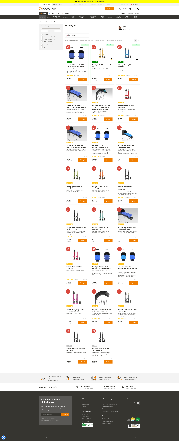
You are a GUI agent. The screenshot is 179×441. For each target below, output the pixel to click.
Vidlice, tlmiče (73, 17)
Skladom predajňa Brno (49, 41)
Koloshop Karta (101, 4)
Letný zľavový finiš (48, 44)
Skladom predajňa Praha (49, 39)
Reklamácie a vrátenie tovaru (110, 411)
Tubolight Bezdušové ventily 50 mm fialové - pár (75, 310)
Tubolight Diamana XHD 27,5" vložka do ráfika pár (127, 228)
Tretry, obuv (102, 17)
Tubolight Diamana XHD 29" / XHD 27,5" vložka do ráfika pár (76, 106)
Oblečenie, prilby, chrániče (93, 17)
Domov (40, 21)
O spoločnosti (85, 404)
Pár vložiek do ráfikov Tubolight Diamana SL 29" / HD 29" (127, 268)
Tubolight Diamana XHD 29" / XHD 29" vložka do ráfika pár (76, 65)
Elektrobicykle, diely (56, 17)
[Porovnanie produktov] (130, 9)
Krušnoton (85, 414)
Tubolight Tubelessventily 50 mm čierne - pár (76, 228)
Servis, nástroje (127, 17)
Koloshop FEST (86, 416)
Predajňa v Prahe (106, 419)
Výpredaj (123, 13)
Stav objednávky (83, 4)
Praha (127, 388)
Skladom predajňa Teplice (50, 37)
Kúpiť (83, 79)
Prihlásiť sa (65, 414)
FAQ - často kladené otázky (109, 404)
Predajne (75, 4)
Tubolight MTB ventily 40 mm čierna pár (76, 349)
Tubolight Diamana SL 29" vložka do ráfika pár (126, 146)
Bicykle (49, 17)
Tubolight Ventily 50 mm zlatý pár (102, 65)
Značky (137, 13)
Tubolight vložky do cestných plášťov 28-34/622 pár (101, 310)
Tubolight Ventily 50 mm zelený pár (74, 187)
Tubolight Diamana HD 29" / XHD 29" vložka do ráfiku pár (101, 267)
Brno (131, 388)
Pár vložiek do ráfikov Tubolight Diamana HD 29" (100, 146)
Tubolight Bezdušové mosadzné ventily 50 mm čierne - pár (126, 187)
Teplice (134, 388)
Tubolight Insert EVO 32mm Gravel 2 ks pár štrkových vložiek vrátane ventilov (101, 107)
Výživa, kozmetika (118, 17)
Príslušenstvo (110, 17)
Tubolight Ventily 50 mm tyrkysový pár (100, 228)
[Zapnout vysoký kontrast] (3, 437)
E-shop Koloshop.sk (45, 4)
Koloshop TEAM (86, 419)
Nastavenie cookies (75, 437)
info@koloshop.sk (109, 386)
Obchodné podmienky (108, 406)
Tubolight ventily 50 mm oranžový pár (100, 187)
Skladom (46, 34)
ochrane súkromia (54, 420)
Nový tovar (130, 13)
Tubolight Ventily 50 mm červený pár (126, 106)
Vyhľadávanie (109, 8)
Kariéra (84, 406)
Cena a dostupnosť (46, 26)
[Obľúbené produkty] (134, 9)
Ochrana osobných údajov (45, 437)
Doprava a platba (106, 409)
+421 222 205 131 (124, 4)
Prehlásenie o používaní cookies (61, 437)
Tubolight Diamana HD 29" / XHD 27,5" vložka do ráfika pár (76, 146)
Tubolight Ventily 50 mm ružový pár (74, 267)
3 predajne (129, 386)
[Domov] (47, 8)
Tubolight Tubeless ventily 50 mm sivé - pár (127, 310)
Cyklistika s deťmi (135, 17)
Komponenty (65, 17)
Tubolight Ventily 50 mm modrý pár (126, 65)
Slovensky (135, 4)
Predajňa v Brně (106, 423)
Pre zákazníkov (92, 4)
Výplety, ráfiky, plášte (81, 17)
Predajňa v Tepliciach (107, 421)
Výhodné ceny (47, 47)
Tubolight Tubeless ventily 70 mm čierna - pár (101, 349)
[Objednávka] (138, 9)
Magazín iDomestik (57, 4)
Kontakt (108, 4)
